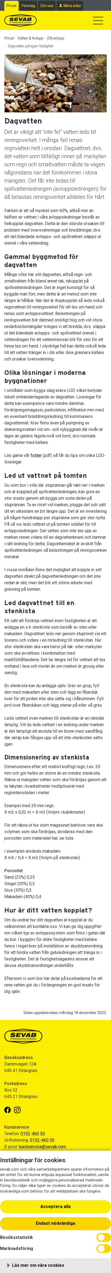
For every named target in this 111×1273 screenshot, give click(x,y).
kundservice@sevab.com (42, 1146)
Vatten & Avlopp (30, 38)
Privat (11, 6)
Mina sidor (72, 6)
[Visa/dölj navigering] (98, 20)
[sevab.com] (20, 20)
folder (36, 455)
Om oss (46, 6)
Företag (28, 6)
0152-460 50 (32, 1133)
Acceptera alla (55, 1206)
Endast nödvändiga (55, 1223)
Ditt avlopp (55, 38)
